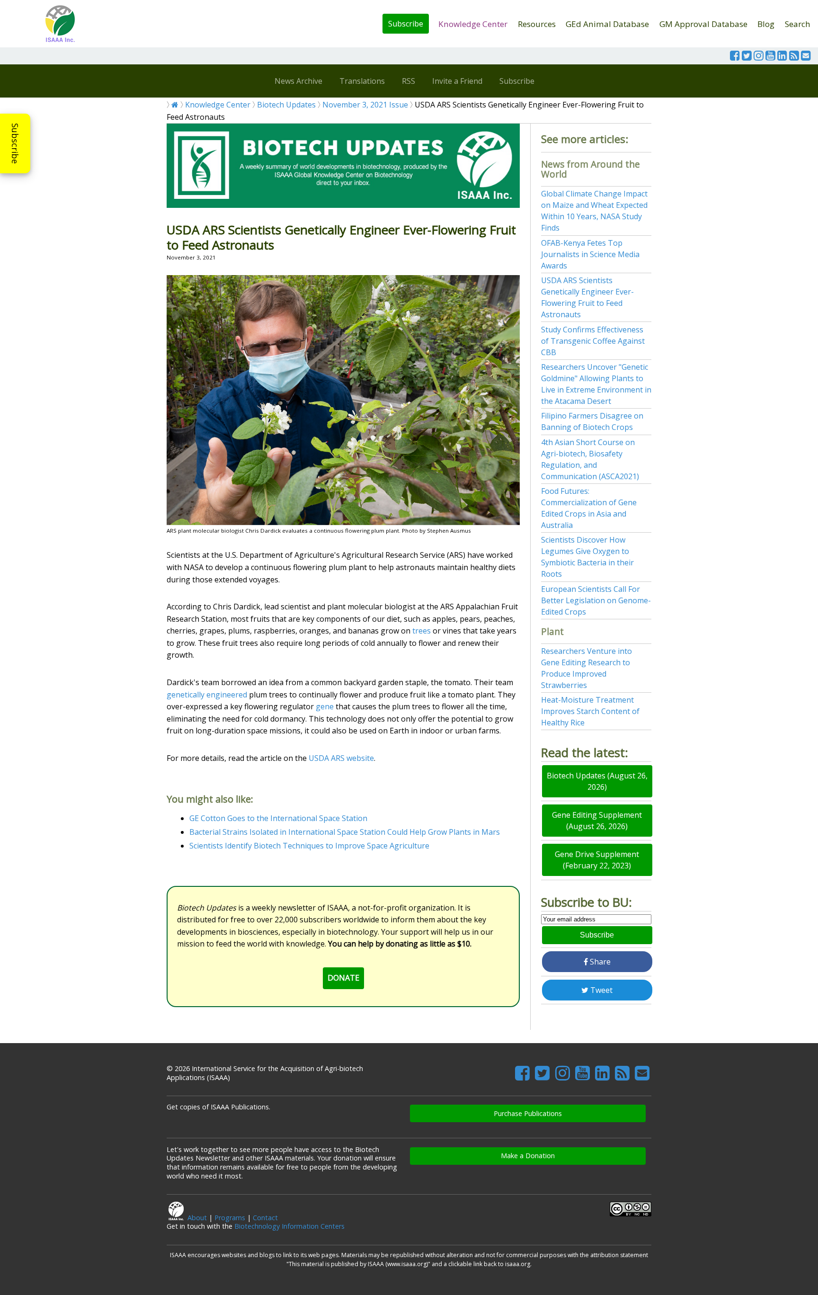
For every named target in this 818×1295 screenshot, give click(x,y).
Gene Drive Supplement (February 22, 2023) (597, 860)
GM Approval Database (703, 23)
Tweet (600, 990)
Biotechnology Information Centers (289, 1226)
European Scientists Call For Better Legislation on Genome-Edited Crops (596, 600)
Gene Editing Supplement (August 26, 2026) (597, 820)
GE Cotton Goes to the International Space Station (278, 818)
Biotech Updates (286, 104)
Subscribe (405, 23)
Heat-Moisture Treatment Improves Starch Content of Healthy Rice (590, 711)
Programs (229, 1217)
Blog (765, 23)
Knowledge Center (472, 23)
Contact (265, 1217)
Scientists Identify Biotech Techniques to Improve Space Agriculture (309, 845)
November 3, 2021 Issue (365, 104)
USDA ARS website (341, 758)
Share (599, 961)
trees (421, 630)
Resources (537, 23)
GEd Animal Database (607, 23)
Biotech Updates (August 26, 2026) (597, 781)
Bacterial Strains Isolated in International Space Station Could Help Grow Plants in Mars (344, 832)
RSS (408, 81)
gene (325, 706)
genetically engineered (207, 694)
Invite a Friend (457, 81)
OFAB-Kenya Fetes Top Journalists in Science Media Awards (590, 254)
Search (797, 23)
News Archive (298, 81)
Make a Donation (528, 1155)
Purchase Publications (528, 1113)
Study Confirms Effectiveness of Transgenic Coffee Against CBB (593, 340)
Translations (362, 81)
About (197, 1217)
